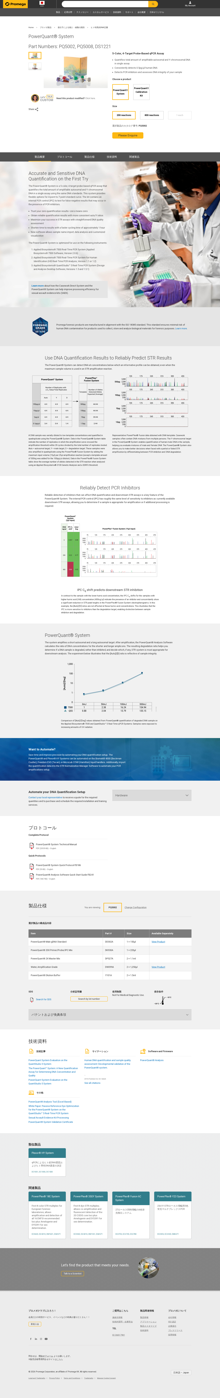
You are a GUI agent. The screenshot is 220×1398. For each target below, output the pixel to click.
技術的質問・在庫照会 (122, 1322)
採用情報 (172, 1335)
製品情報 (144, 1317)
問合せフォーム (46, 1356)
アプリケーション (148, 1322)
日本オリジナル (157, 12)
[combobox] (105, 4)
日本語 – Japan (181, 1372)
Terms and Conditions (72, 1378)
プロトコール (64, 156)
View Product (158, 941)
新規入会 (35, 1324)
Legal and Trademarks (37, 1378)
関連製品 (134, 156)
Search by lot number (89, 999)
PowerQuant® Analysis (152, 1060)
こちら (60, 1359)
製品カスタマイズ (148, 1326)
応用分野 (68, 12)
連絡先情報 (117, 1317)
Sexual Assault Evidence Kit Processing (49, 1117)
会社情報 (172, 1317)
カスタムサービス (101, 12)
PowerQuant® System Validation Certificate (51, 1122)
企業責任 (172, 1326)
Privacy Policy (54, 1378)
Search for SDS (43, 999)
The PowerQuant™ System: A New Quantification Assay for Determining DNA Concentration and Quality (53, 1072)
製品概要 (40, 156)
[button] (153, 4)
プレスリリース (175, 1330)
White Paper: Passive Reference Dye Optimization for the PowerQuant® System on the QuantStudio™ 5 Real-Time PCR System (54, 1110)
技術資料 (117, 12)
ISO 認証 (172, 1322)
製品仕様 (89, 156)
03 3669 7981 (118, 1335)
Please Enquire (127, 135)
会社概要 (142, 12)
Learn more (38, 285)
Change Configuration (136, 907)
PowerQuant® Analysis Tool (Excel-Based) (50, 1101)
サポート (129, 12)
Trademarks (88, 1378)
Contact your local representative (45, 797)
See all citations (92, 1083)
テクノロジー (82, 12)
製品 (58, 12)
